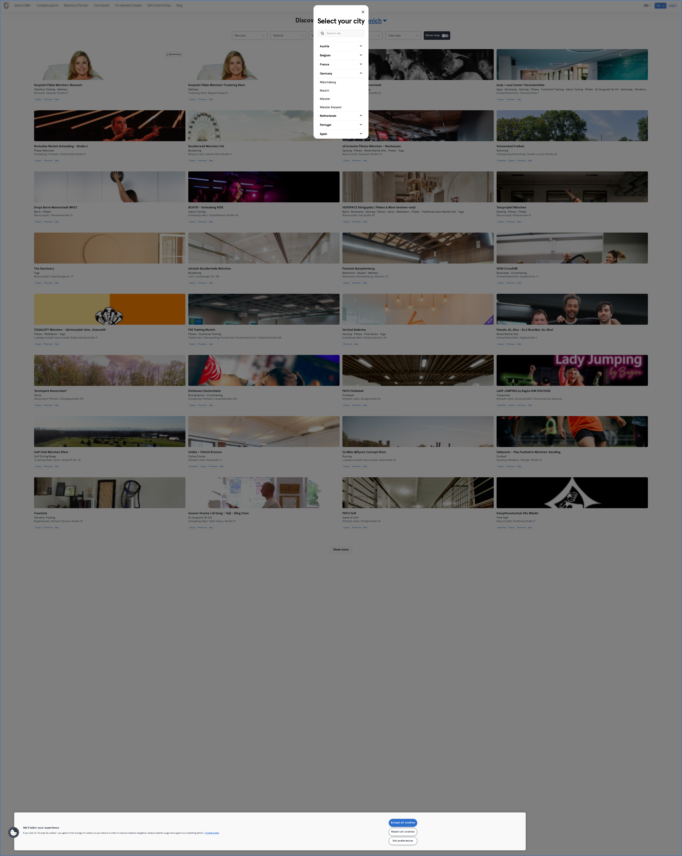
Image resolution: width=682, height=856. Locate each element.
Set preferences (403, 841)
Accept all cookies (403, 823)
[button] (13, 832)
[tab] (341, 46)
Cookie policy (212, 833)
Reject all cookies (403, 832)
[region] (270, 831)
